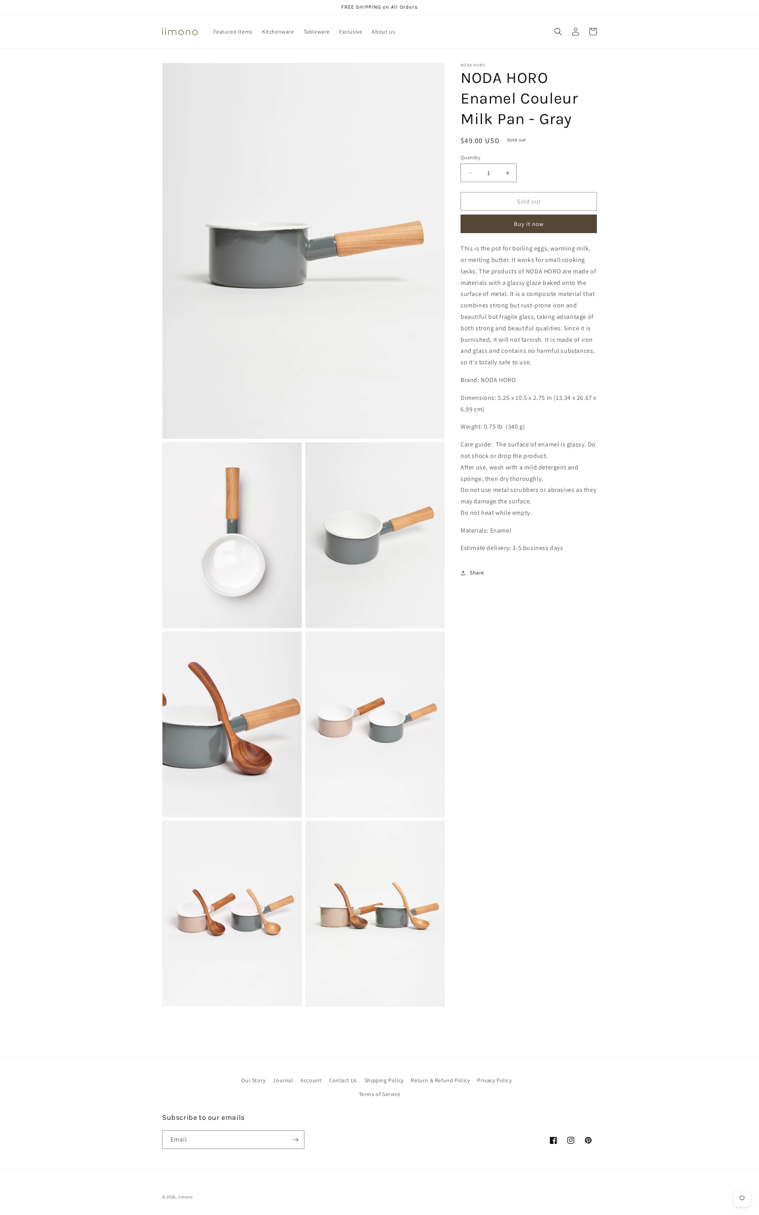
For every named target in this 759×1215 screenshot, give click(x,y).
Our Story (253, 1080)
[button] (558, 31)
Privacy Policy (494, 1080)
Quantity (470, 157)
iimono (185, 1197)
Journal (283, 1080)
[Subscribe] (295, 1139)
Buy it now (529, 224)
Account (310, 1080)
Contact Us (343, 1080)
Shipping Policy (384, 1080)
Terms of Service (379, 1094)
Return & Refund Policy (440, 1080)
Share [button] (477, 572)
